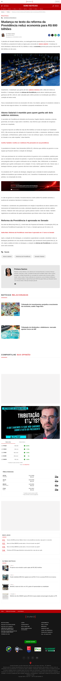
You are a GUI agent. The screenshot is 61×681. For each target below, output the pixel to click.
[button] (5, 6)
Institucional (5, 622)
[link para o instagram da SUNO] (32, 657)
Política (8, 12)
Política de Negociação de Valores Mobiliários (9, 632)
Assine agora (30, 641)
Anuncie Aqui (45, 628)
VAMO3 (5, 459)
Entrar (57, 1)
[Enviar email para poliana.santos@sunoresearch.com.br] (15, 284)
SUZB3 (4, 456)
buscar (57, 5)
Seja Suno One (25, 626)
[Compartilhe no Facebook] (49, 35)
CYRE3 (4, 452)
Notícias (2, 12)
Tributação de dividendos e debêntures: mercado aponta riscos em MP (38, 328)
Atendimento (45, 622)
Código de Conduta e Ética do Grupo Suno (7, 629)
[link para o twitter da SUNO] (28, 657)
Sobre (2, 611)
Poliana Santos (20, 269)
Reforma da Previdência (10, 17)
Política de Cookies (7, 626)
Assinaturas (25, 624)
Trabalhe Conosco (46, 632)
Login (22, 622)
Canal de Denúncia (46, 630)
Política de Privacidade (10, 611)
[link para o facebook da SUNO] (23, 657)
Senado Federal (39, 256)
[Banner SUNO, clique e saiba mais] (30, 187)
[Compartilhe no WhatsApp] (55, 35)
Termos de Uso (5, 634)
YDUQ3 (5, 445)
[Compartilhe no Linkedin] (58, 35)
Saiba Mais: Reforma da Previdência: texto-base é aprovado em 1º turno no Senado (27, 232)
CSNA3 (4, 449)
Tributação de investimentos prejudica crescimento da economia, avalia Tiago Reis (39, 305)
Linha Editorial (21, 611)
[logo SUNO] (29, 2)
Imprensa (44, 626)
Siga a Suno (44, 624)
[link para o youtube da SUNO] (37, 657)
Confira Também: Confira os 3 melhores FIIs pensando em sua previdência (25, 143)
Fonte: (24, 464)
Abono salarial (7, 256)
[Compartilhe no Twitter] (52, 35)
